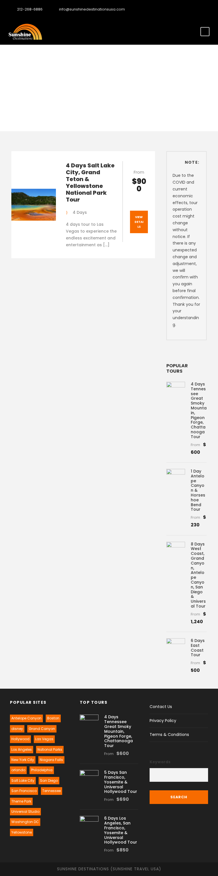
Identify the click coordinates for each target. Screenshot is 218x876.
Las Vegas (44, 739)
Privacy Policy (163, 720)
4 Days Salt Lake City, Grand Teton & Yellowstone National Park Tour (90, 182)
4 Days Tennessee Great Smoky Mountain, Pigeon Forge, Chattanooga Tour (199, 410)
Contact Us (161, 706)
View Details (139, 222)
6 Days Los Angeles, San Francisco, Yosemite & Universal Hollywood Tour (120, 830)
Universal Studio (25, 811)
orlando (18, 770)
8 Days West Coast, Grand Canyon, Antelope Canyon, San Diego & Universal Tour (198, 575)
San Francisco (24, 790)
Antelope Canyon (26, 718)
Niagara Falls (51, 759)
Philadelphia (42, 770)
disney (17, 728)
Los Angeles (21, 749)
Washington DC (25, 821)
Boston (53, 718)
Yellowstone (21, 832)
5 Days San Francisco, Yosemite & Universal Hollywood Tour (120, 782)
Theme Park (21, 801)
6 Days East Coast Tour (198, 648)
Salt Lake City (22, 780)
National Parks (49, 749)
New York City (22, 759)
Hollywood (20, 739)
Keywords (160, 762)
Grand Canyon (42, 728)
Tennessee (51, 790)
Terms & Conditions (169, 734)
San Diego (49, 780)
